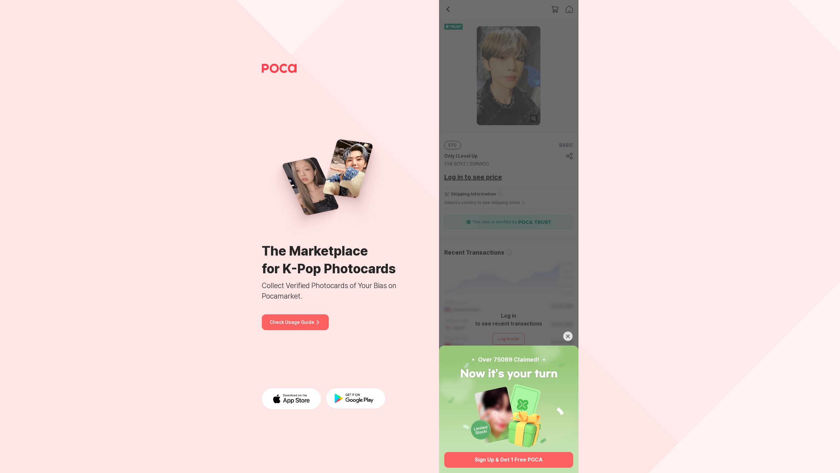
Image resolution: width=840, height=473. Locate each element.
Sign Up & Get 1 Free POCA (509, 460)
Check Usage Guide (292, 322)
